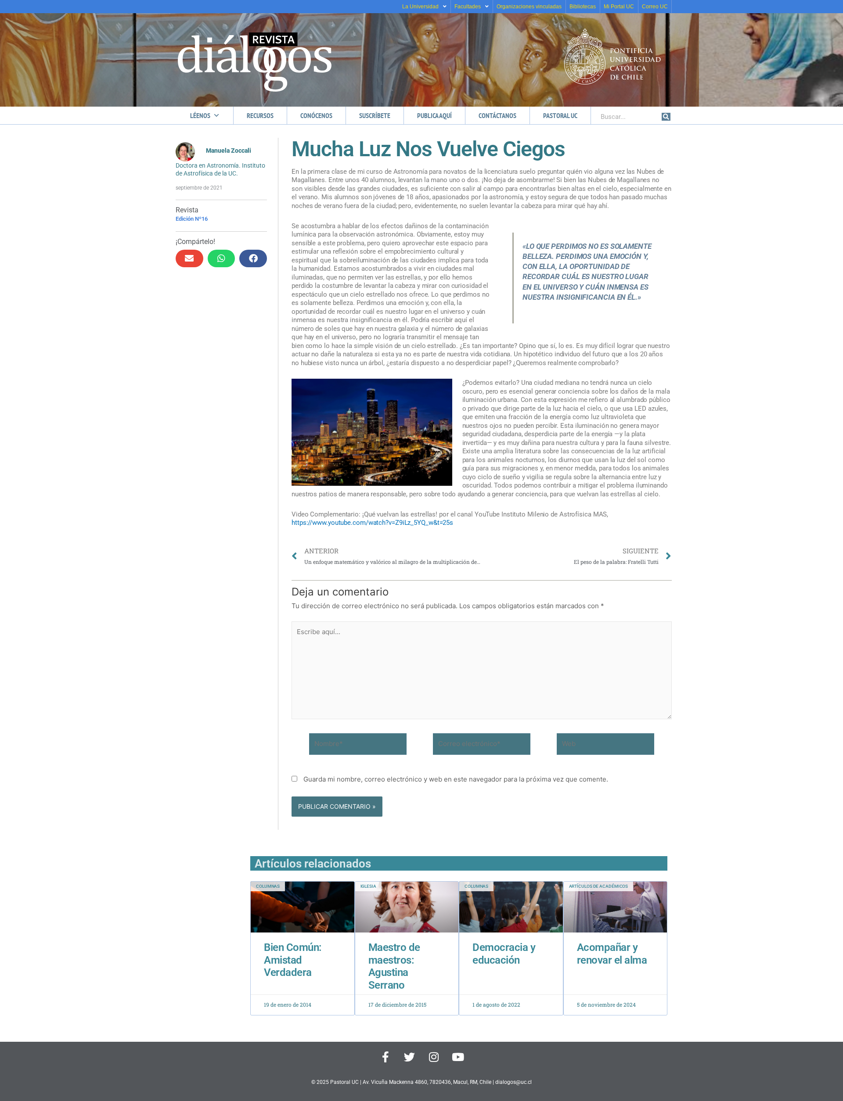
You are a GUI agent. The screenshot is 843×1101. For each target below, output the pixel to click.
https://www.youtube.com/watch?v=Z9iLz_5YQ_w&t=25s (373, 523)
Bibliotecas (582, 7)
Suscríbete (374, 115)
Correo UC (655, 7)
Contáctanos (497, 115)
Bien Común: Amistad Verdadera (293, 960)
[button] (189, 258)
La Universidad (420, 7)
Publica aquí (434, 115)
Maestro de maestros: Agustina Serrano (394, 966)
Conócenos (316, 115)
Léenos (200, 115)
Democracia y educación (503, 953)
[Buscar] (666, 117)
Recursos (260, 115)
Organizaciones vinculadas (529, 7)
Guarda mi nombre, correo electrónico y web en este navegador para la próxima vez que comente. (455, 779)
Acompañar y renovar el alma (612, 953)
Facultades (467, 7)
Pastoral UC (560, 115)
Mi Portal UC (619, 7)
